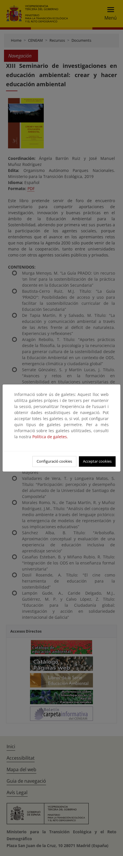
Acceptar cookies (97, 461)
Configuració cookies (54, 461)
